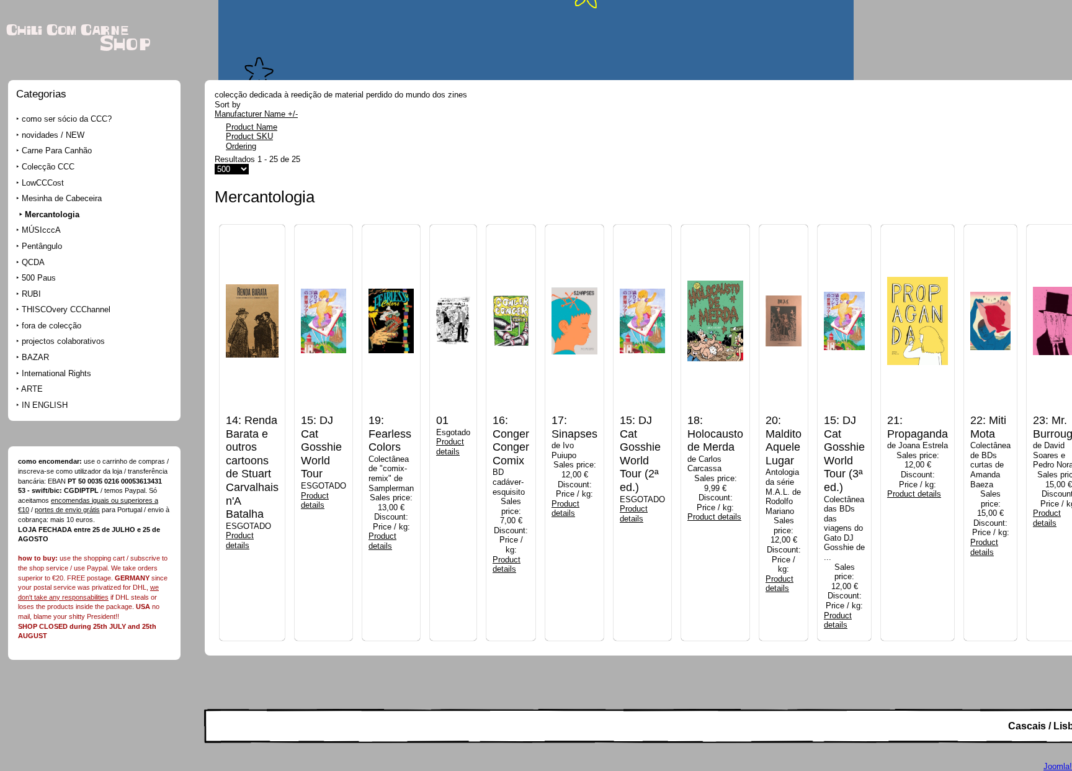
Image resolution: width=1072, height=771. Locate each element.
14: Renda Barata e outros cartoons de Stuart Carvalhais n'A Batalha (252, 467)
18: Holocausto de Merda (715, 433)
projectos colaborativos (63, 341)
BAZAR (35, 357)
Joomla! (1057, 766)
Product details (240, 540)
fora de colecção (51, 325)
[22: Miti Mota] (990, 411)
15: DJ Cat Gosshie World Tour (321, 447)
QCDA (33, 262)
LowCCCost (43, 182)
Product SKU (249, 136)
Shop (125, 44)
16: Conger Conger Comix (511, 440)
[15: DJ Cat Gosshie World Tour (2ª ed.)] (642, 411)
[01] (453, 411)
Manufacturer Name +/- (256, 114)
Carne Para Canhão (57, 150)
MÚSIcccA (41, 230)
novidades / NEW (53, 135)
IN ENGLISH (45, 405)
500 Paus (39, 277)
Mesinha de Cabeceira (62, 198)
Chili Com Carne (67, 30)
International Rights (56, 373)
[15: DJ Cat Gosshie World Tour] (323, 411)
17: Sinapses (574, 427)
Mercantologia (52, 214)
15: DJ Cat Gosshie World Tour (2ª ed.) (640, 454)
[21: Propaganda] (917, 411)
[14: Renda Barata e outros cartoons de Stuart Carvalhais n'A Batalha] (252, 411)
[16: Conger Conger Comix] (511, 411)
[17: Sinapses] (574, 411)
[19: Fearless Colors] (391, 411)
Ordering (241, 146)
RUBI (31, 294)
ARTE (32, 389)
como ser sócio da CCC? (67, 119)
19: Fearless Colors (389, 433)
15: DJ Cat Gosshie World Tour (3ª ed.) (844, 454)
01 (442, 420)
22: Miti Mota (988, 427)
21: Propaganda (917, 427)
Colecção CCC (48, 166)
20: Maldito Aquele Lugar (784, 440)
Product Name (251, 127)
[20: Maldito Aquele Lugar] (784, 411)
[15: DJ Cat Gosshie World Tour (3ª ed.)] (844, 411)
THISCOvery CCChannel (66, 309)
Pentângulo (42, 246)
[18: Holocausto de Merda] (715, 411)
